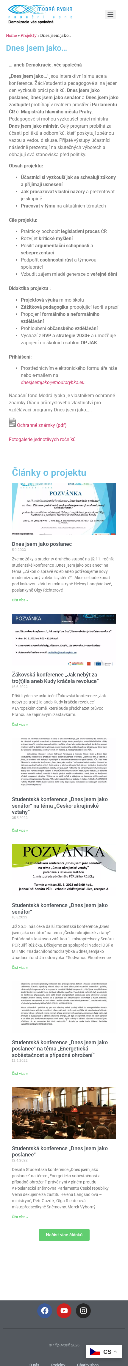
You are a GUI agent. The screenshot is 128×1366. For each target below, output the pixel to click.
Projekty (29, 35)
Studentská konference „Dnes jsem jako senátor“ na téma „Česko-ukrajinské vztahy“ (60, 805)
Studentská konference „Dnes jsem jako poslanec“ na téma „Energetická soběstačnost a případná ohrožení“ (60, 1048)
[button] (64, 1235)
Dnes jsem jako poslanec (42, 544)
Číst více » (20, 600)
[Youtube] (64, 1310)
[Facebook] (44, 1310)
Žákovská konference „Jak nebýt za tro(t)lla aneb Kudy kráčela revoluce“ (55, 677)
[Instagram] (83, 1310)
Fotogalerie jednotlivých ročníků (42, 439)
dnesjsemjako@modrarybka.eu (53, 382)
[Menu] (110, 14)
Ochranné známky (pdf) (41, 425)
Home (11, 35)
